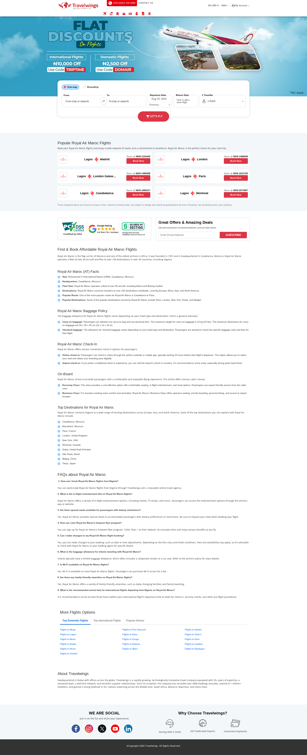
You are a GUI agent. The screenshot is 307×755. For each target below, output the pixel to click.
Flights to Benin (68, 639)
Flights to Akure (68, 648)
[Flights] (104, 13)
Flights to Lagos (68, 634)
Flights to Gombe (68, 653)
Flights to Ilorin (192, 639)
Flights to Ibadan (193, 629)
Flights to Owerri (193, 634)
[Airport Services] (149, 13)
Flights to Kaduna (131, 644)
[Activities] (136, 13)
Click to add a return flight (183, 101)
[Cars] (130, 13)
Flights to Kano (130, 634)
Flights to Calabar (194, 644)
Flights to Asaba (68, 644)
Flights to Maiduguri (195, 648)
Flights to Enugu (130, 639)
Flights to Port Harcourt (134, 629)
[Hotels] (117, 13)
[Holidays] (111, 13)
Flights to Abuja (67, 629)
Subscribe (233, 235)
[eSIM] (143, 13)
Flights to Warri (130, 648)
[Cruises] (124, 13)
